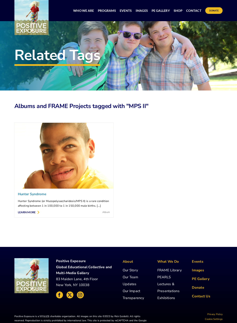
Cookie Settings (214, 319)
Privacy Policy (215, 314)
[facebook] (59, 294)
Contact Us (201, 296)
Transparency (133, 298)
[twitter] (69, 294)
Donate (198, 287)
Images (198, 270)
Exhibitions (166, 298)
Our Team (130, 277)
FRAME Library (169, 270)
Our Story (130, 270)
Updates (130, 284)
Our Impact (131, 291)
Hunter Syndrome (32, 194)
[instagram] (80, 294)
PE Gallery (200, 279)
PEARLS (164, 277)
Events (197, 261)
